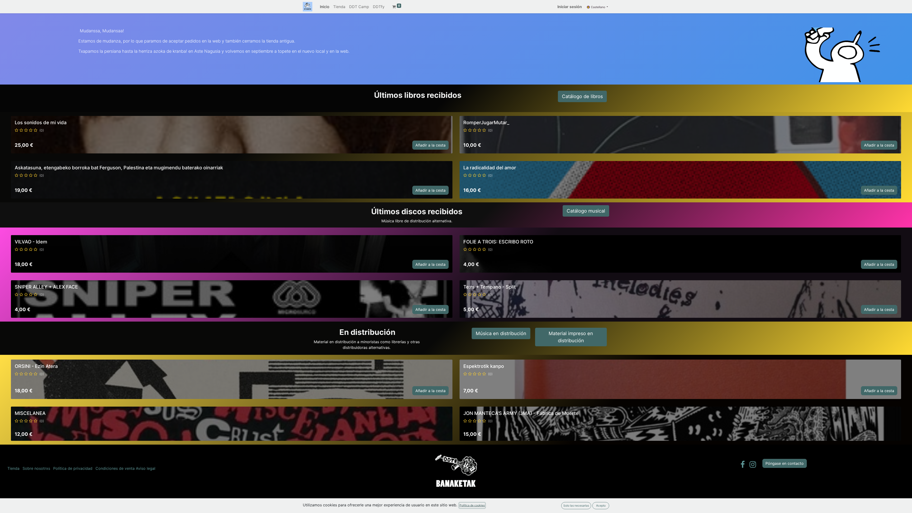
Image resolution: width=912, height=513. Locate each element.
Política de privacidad (72, 468)
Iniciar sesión (569, 6)
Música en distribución (501, 333)
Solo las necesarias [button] (576, 505)
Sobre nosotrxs (36, 468)
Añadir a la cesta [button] (430, 145)
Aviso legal (145, 468)
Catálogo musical (586, 211)
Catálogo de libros (582, 96)
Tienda (13, 468)
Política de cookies (472, 505)
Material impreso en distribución (571, 337)
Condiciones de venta (115, 468)
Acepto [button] (601, 505)
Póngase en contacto (784, 463)
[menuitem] (324, 6)
